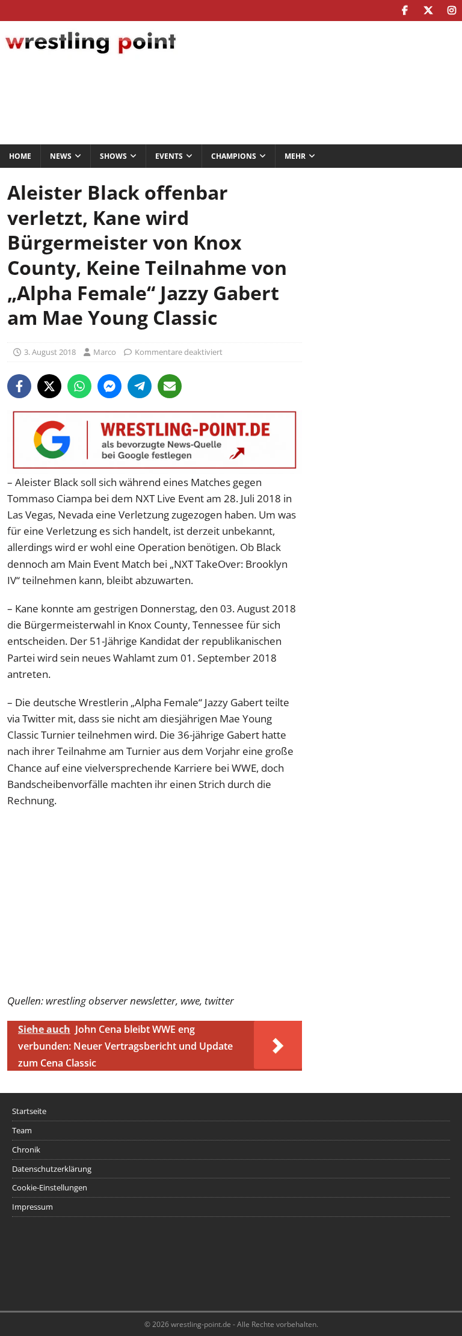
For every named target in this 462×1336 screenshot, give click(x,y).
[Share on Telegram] (140, 386)
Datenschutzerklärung (51, 1168)
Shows (113, 156)
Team (22, 1130)
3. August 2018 (50, 351)
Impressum (32, 1206)
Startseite (29, 1111)
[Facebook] (404, 10)
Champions (233, 156)
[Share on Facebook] (19, 386)
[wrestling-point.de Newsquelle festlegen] (154, 465)
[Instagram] (451, 10)
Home (20, 156)
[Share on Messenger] (109, 386)
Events (169, 156)
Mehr (295, 156)
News (61, 156)
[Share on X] (49, 386)
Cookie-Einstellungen (49, 1187)
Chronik (26, 1149)
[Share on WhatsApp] (79, 386)
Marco (104, 351)
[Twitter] (428, 10)
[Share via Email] (170, 386)
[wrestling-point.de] (90, 55)
